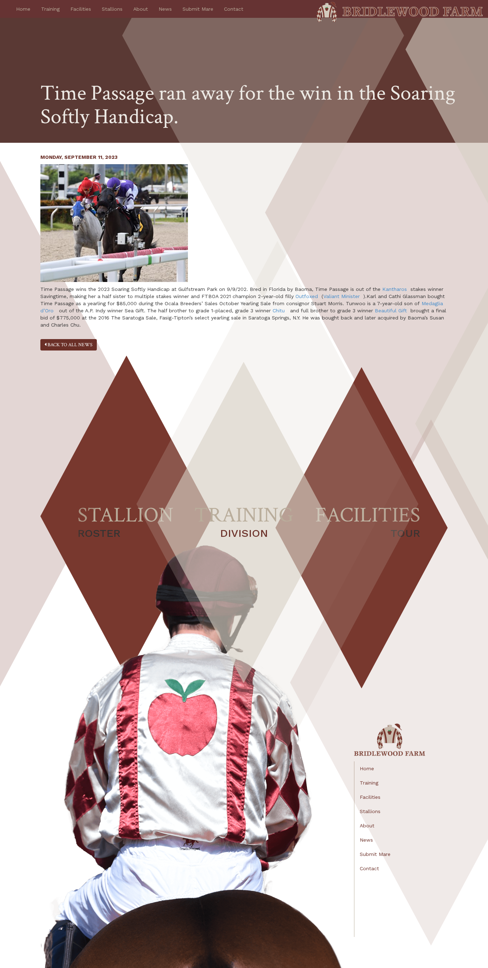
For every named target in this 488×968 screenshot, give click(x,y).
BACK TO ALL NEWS (69, 345)
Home (23, 9)
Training (50, 9)
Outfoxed (306, 296)
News (165, 9)
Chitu (279, 310)
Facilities (80, 9)
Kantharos (394, 289)
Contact (233, 9)
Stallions (112, 9)
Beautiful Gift (391, 310)
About (140, 9)
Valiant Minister (341, 296)
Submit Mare (198, 9)
